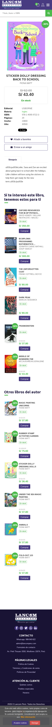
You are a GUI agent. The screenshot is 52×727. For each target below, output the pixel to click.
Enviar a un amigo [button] (22, 147)
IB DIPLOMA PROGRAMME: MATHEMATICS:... (27, 241)
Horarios (26, 693)
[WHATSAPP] (31, 628)
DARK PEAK (24, 297)
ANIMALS (23, 525)
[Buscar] (48, 13)
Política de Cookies (26, 664)
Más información (28, 717)
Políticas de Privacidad (26, 672)
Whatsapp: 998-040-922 (26, 639)
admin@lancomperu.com (26, 643)
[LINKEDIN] (35, 628)
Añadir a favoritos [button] (22, 139)
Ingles (24, 111)
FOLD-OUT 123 (26, 555)
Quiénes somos (26, 685)
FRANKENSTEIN (26, 326)
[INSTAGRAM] (21, 628)
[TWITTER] (26, 628)
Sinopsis (12, 159)
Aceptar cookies (20, 723)
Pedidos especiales (26, 689)
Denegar (35, 723)
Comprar (25, 231)
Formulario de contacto (26, 647)
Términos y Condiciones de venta (26, 668)
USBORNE (27, 108)
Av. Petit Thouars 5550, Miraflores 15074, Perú (26, 651)
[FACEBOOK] (17, 628)
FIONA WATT (26, 83)
